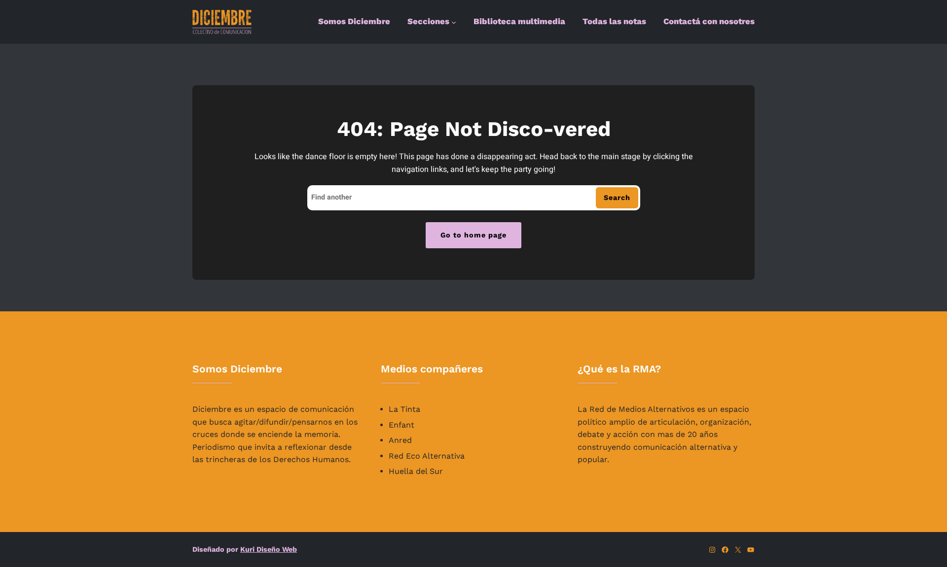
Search (617, 197)
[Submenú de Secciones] (453, 22)
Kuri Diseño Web (268, 549)
